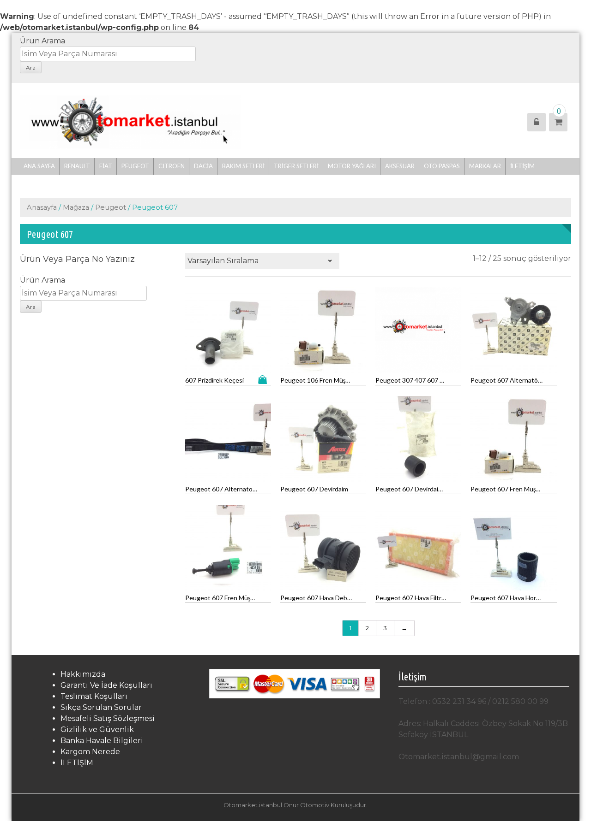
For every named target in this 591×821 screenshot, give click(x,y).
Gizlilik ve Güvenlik (97, 729)
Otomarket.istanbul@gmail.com (458, 756)
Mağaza (76, 207)
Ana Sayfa (39, 166)
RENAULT (77, 166)
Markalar (485, 166)
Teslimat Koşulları (93, 696)
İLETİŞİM (522, 166)
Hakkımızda (82, 674)
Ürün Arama (42, 40)
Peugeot (135, 166)
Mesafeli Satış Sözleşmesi (107, 718)
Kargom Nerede (90, 751)
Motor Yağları (352, 166)
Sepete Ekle (264, 379)
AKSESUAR (400, 166)
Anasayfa (42, 207)
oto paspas (442, 166)
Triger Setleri (296, 166)
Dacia (203, 166)
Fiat (105, 166)
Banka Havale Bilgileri (101, 740)
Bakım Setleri (243, 166)
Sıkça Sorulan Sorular (101, 707)
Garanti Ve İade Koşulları (106, 685)
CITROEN (171, 166)
